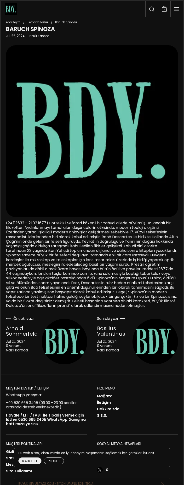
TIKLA (89, 475)
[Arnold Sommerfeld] (64, 341)
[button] (151, 9)
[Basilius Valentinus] (155, 341)
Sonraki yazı (107, 318)
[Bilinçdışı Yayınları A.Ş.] (73, 9)
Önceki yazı (23, 318)
